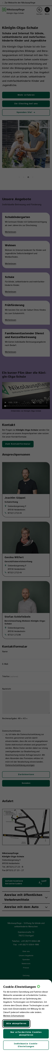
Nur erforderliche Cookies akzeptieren (26, 1033)
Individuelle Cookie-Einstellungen (26, 1045)
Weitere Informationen (13, 1016)
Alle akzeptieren (16, 1023)
